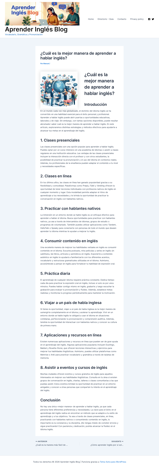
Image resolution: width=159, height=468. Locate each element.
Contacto (122, 19)
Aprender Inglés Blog (36, 29)
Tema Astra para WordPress (113, 462)
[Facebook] (149, 19)
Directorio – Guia (106, 19)
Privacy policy (137, 19)
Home (91, 19)
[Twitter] (153, 19)
